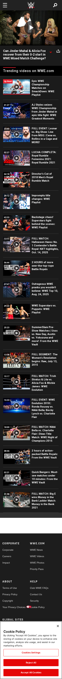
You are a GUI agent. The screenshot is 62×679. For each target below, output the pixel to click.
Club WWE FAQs (37, 588)
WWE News (36, 549)
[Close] (58, 626)
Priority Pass (37, 569)
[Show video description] (50, 51)
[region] (31, 650)
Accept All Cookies (31, 672)
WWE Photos (37, 562)
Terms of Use (9, 588)
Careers (6, 556)
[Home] (31, 5)
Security (34, 600)
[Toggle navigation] (5, 5)
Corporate (7, 549)
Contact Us (36, 594)
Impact (6, 562)
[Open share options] (58, 51)
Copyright (7, 600)
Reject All (31, 662)
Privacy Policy (9, 594)
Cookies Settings (31, 652)
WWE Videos (37, 556)
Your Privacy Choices (9, 607)
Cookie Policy (37, 607)
